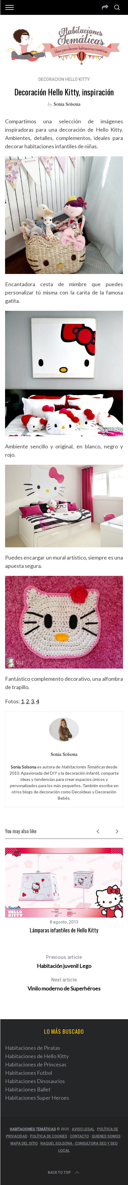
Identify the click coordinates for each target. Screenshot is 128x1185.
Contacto (79, 1136)
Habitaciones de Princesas (35, 1064)
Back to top (59, 1172)
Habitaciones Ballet (28, 1089)
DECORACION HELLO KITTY (64, 79)
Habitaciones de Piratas (32, 1047)
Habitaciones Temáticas (33, 1129)
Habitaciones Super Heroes (37, 1097)
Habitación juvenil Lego (64, 961)
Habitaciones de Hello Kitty (37, 1056)
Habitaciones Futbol (28, 1072)
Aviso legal (83, 1129)
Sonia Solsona (67, 104)
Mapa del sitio (24, 1143)
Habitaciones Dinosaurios (35, 1081)
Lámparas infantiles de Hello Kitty (64, 930)
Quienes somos (106, 1136)
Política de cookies (48, 1136)
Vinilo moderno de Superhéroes (64, 984)
